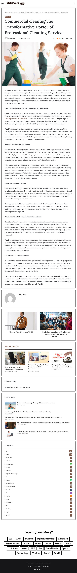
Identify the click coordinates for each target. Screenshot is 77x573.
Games (8, 493)
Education (9, 502)
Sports (8, 477)
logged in (15, 387)
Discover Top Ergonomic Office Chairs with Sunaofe (14, 368)
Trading (8, 509)
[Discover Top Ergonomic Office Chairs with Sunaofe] (15, 358)
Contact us (46, 566)
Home (8, 12)
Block (8, 515)
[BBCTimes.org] (15, 3)
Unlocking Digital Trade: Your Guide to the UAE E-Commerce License (38, 367)
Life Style (9, 461)
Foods (8, 489)
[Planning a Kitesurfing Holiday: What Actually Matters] (10, 405)
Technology (10, 464)
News (7, 454)
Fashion (8, 470)
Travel (8, 480)
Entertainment (10, 486)
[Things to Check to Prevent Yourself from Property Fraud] (62, 357)
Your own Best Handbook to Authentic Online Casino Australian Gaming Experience (33, 417)
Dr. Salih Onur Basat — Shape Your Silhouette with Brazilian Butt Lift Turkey (43, 423)
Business (14, 12)
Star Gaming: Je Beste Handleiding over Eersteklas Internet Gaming (28, 412)
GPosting (11, 38)
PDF (7, 512)
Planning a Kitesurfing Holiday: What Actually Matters (35, 403)
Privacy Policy (37, 566)
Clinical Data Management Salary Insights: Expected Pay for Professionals (42, 431)
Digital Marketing (11, 473)
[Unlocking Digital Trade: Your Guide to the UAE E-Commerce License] (38, 357)
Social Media (10, 483)
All (6, 451)
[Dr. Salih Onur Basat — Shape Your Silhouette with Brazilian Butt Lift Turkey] (10, 425)
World (8, 496)
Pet (7, 506)
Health (8, 467)
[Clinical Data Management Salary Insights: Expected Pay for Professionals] (10, 434)
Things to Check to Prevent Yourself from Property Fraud (62, 366)
